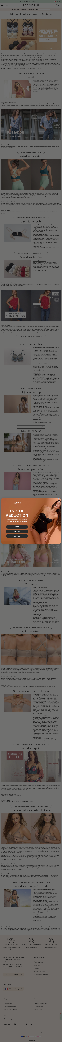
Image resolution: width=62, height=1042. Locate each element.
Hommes (17, 531)
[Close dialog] (58, 500)
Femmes (17, 526)
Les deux (17, 536)
